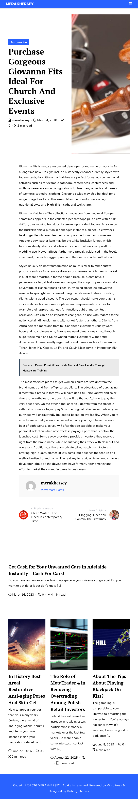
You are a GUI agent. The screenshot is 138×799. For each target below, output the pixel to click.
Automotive (19, 42)
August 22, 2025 (66, 758)
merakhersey (20, 120)
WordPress (114, 785)
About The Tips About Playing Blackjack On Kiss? (109, 686)
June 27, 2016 (22, 751)
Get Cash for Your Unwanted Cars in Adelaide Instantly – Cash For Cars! (57, 570)
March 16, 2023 (23, 595)
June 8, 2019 (105, 744)
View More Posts (52, 490)
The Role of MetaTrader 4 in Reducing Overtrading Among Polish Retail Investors (67, 692)
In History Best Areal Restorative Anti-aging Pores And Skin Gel (26, 689)
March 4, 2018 (47, 120)
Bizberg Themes (78, 791)
